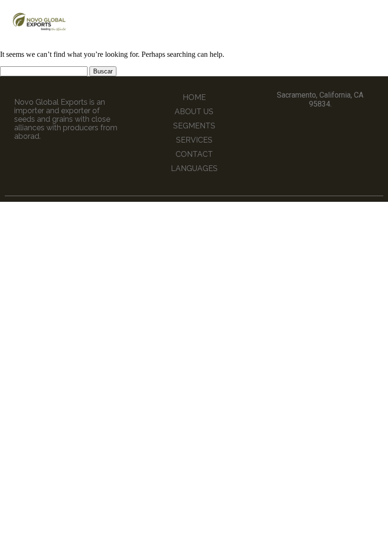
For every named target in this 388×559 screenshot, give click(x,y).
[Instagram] (328, 125)
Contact (194, 154)
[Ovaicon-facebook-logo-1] (311, 125)
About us (194, 111)
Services (194, 139)
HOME (194, 97)
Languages (194, 168)
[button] (360, 21)
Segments (194, 125)
